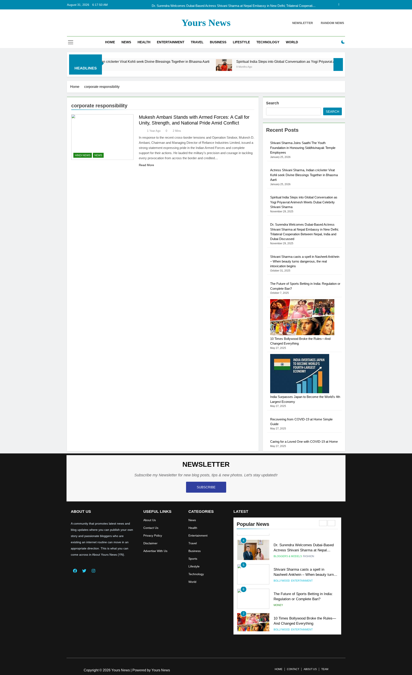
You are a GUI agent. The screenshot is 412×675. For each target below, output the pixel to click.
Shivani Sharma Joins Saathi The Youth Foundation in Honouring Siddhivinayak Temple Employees (302, 147)
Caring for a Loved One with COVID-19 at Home (304, 441)
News (126, 42)
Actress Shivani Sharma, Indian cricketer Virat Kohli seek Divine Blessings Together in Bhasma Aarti (106, 61)
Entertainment (170, 42)
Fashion (308, 552)
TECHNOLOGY (267, 42)
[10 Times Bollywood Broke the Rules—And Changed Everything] (302, 334)
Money (278, 601)
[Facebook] (75, 571)
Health (144, 42)
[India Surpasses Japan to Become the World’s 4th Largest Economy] (299, 392)
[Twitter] (84, 571)
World (292, 42)
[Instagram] (93, 571)
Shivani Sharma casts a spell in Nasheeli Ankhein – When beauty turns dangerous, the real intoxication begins (304, 261)
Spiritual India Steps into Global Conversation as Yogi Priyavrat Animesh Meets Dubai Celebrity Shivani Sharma (294, 61)
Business (218, 42)
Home (110, 42)
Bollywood (282, 576)
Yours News (206, 22)
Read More (146, 165)
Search (272, 103)
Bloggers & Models (288, 552)
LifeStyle (241, 42)
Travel (197, 42)
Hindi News (82, 155)
